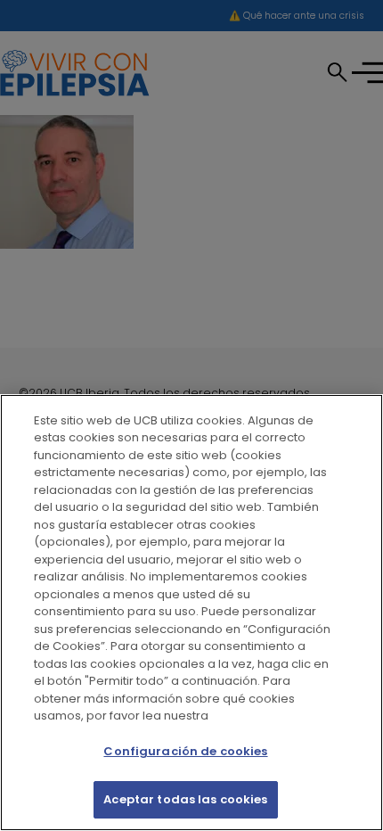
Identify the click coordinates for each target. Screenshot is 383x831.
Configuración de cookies (185, 751)
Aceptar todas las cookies (185, 799)
